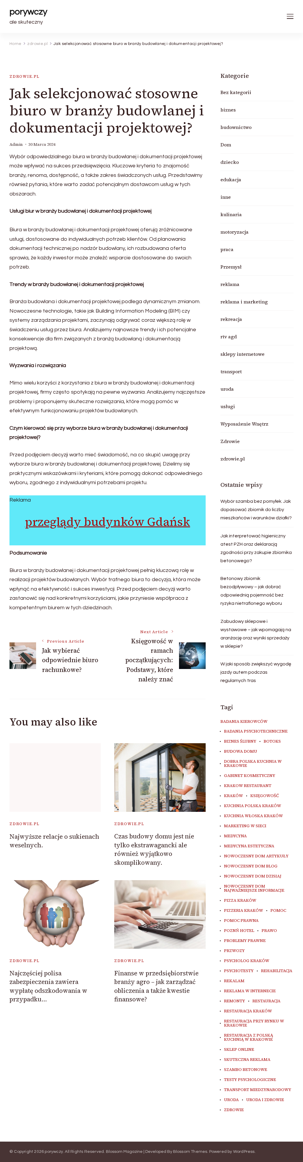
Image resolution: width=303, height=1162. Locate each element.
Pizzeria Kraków (243, 911)
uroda (227, 389)
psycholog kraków (246, 961)
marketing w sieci (245, 826)
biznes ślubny (240, 741)
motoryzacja (234, 232)
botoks (272, 741)
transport (231, 371)
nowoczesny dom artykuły (256, 856)
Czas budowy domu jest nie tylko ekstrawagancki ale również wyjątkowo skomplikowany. (154, 849)
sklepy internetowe (242, 354)
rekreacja (231, 319)
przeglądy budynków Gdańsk (107, 522)
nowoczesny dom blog (251, 866)
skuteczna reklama (247, 1060)
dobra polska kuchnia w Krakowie (253, 763)
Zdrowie (230, 441)
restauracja (266, 1001)
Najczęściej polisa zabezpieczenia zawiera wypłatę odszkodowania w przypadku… (48, 986)
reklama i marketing (244, 301)
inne (225, 197)
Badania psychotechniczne (256, 731)
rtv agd (228, 336)
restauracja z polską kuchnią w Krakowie (248, 1037)
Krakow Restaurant (247, 786)
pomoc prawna (241, 921)
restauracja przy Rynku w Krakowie (254, 1023)
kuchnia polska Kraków (252, 806)
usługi (227, 406)
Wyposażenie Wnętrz (244, 424)
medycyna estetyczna (249, 846)
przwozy (234, 951)
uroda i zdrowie (265, 1100)
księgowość (264, 796)
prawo (269, 931)
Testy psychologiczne (250, 1080)
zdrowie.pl (24, 76)
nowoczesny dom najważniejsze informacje (254, 888)
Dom (225, 144)
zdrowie (234, 1110)
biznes (228, 109)
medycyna (235, 836)
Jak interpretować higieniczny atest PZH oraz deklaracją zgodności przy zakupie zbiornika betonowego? (256, 548)
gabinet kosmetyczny (249, 776)
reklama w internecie (250, 991)
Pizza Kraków (240, 900)
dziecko (229, 162)
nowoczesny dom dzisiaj (252, 876)
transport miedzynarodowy (257, 1090)
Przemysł (230, 267)
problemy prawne (245, 941)
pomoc (278, 911)
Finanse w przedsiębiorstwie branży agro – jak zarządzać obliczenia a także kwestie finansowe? (156, 986)
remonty (234, 1001)
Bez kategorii (235, 92)
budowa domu (240, 751)
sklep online (239, 1050)
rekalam (234, 981)
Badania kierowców (243, 722)
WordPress (244, 1152)
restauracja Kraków (248, 1011)
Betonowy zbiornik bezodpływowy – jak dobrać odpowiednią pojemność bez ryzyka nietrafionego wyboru (251, 591)
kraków (233, 796)
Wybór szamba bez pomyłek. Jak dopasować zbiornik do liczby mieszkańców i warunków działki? (256, 509)
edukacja (230, 179)
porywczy (28, 11)
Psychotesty (239, 971)
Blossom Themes (190, 1152)
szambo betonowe (245, 1070)
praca (226, 249)
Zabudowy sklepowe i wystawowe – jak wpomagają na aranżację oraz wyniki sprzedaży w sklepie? (255, 634)
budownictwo (236, 127)
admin (16, 144)
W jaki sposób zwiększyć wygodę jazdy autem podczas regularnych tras (255, 672)
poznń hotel (239, 931)
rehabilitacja (276, 971)
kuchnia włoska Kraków (253, 816)
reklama (229, 284)
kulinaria (231, 214)
